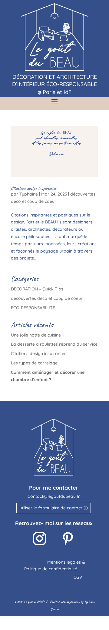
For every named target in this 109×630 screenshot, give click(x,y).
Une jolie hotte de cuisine (36, 335)
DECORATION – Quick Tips (37, 289)
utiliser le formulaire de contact (50, 508)
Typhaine (28, 194)
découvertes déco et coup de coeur (47, 298)
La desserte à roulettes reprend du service (54, 344)
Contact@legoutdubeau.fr (54, 496)
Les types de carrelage (34, 363)
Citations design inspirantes (34, 188)
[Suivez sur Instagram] (40, 539)
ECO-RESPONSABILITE (33, 307)
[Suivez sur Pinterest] (68, 538)
